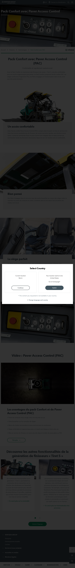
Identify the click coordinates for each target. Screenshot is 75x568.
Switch (54, 288)
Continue (21, 288)
